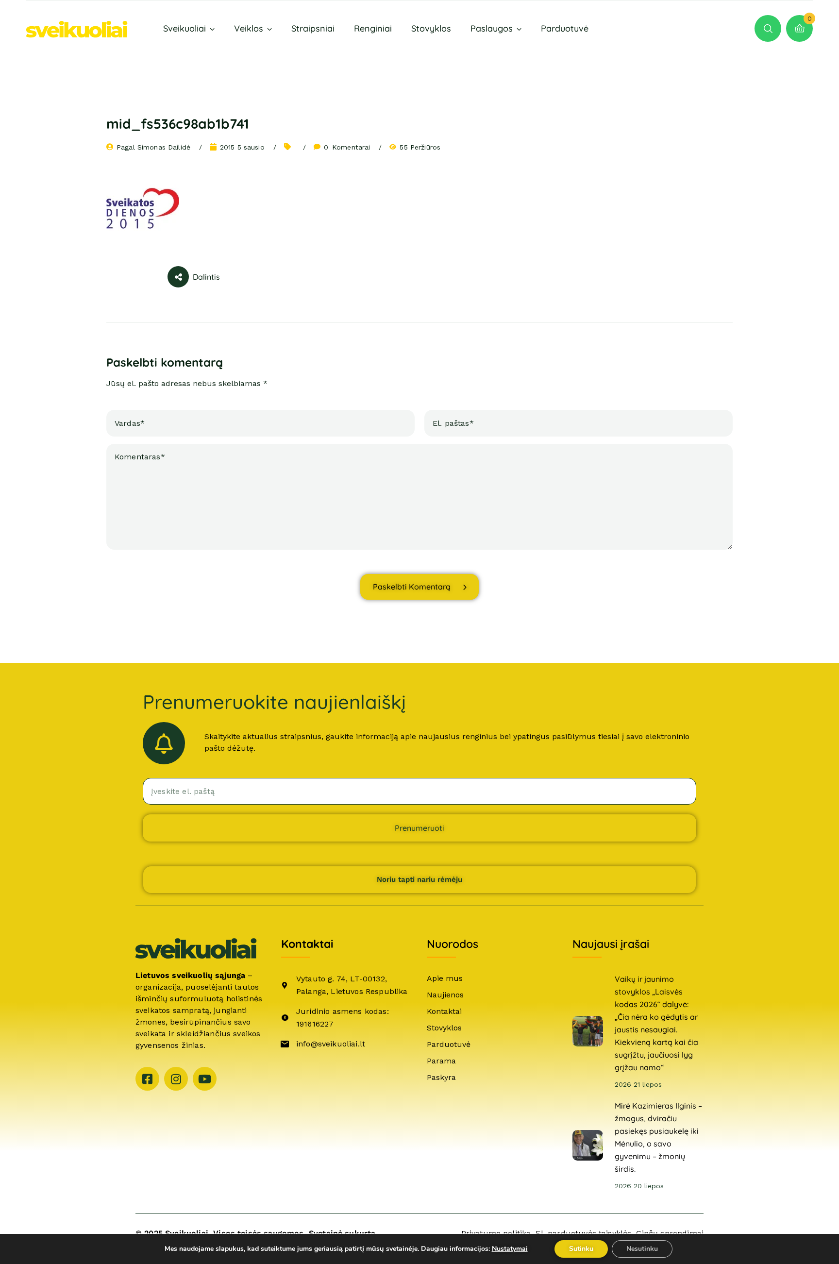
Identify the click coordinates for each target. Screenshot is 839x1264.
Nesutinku (642, 1248)
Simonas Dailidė (163, 147)
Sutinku (581, 1248)
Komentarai (347, 147)
